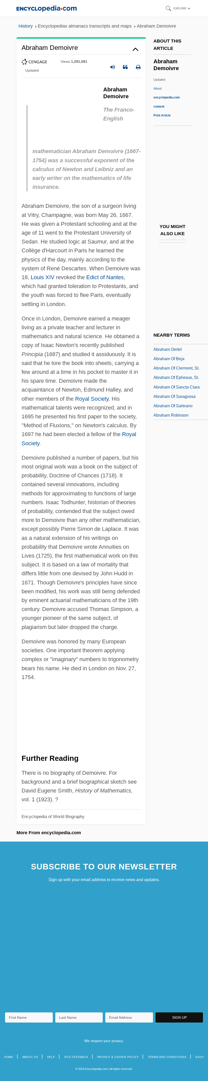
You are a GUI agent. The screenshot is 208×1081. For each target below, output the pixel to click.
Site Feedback (76, 1056)
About (166, 97)
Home (8, 1056)
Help (51, 1056)
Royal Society (92, 399)
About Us (30, 1056)
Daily (199, 1056)
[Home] (46, 8)
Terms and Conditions (167, 1056)
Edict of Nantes (105, 277)
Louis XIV (43, 277)
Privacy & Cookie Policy (118, 1056)
